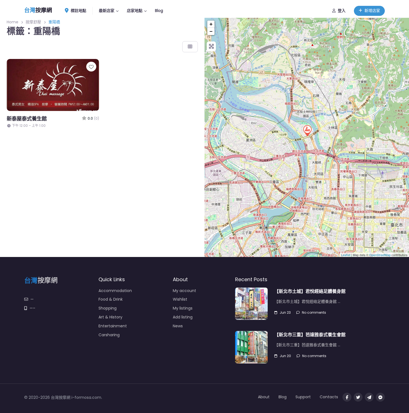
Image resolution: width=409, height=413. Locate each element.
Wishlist (180, 299)
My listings (183, 308)
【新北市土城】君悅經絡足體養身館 (310, 291)
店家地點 (134, 10)
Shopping (107, 308)
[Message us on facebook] (380, 397)
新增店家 (372, 10)
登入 (342, 10)
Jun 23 (285, 312)
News (178, 326)
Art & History (110, 317)
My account (184, 290)
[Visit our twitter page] (358, 397)
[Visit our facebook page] (347, 397)
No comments (314, 312)
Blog (159, 10)
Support (303, 397)
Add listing (183, 317)
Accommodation (115, 290)
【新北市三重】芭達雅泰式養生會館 (310, 335)
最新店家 (106, 10)
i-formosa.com (86, 397)
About (264, 397)
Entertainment (112, 326)
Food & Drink (110, 299)
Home (12, 22)
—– (32, 308)
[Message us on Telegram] (369, 397)
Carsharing (109, 335)
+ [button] (211, 24)
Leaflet (345, 255)
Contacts (329, 397)
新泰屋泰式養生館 (27, 118)
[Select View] (190, 46)
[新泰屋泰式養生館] (307, 130)
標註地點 (78, 10)
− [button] (211, 31)
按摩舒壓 (33, 22)
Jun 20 (285, 355)
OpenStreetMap (380, 255)
